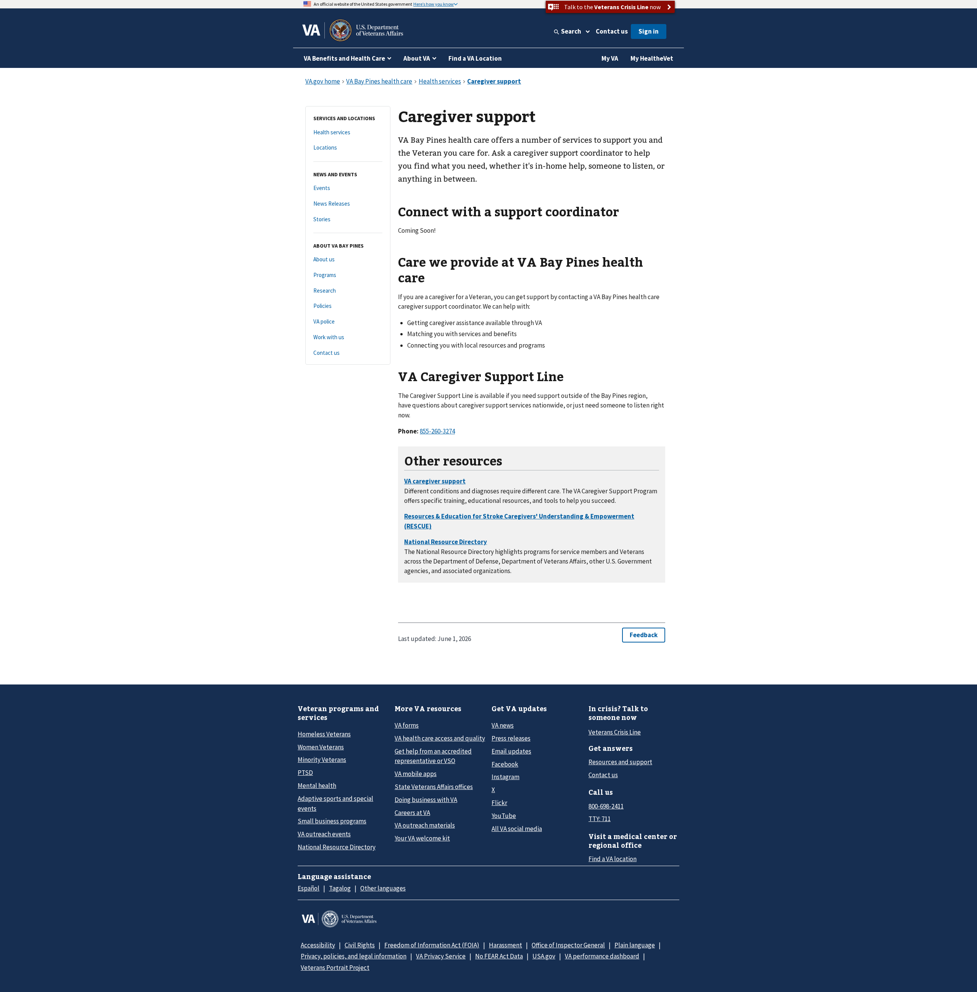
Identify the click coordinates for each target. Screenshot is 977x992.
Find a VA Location (475, 58)
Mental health (317, 785)
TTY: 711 (599, 819)
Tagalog (340, 888)
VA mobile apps (416, 774)
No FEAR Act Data (499, 956)
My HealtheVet (651, 58)
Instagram (505, 777)
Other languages (383, 888)
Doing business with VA (426, 800)
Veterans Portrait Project (335, 967)
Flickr (499, 803)
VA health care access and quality (440, 738)
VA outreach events (324, 834)
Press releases (511, 738)
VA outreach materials (425, 825)
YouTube (504, 816)
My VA (609, 58)
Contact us (612, 31)
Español (308, 888)
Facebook (505, 764)
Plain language (634, 945)
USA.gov (543, 956)
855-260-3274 (437, 431)
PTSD (305, 772)
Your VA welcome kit (422, 838)
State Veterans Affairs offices (434, 787)
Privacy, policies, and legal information (353, 956)
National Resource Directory (337, 847)
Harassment (505, 945)
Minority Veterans (322, 759)
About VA (416, 58)
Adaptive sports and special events (335, 803)
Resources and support (620, 762)
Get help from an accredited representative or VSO (433, 756)
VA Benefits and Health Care (344, 58)
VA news (503, 725)
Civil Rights (360, 945)
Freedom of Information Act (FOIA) (431, 945)
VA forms (407, 725)
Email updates (511, 751)
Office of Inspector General (568, 945)
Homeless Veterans (324, 734)
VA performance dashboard (602, 956)
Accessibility (318, 945)
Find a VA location (612, 859)
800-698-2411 (606, 806)
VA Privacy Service (441, 956)
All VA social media (517, 829)
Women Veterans (321, 747)
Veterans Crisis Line (614, 732)
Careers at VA (412, 812)
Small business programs (332, 821)
